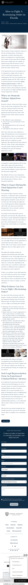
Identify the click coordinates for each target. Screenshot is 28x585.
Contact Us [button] (7, 580)
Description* (4, 485)
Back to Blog (5, 421)
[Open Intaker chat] (12, 578)
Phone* (3, 454)
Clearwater (13, 524)
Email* (2, 460)
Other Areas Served (16, 531)
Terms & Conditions (8, 562)
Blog (7, 22)
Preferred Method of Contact (7, 479)
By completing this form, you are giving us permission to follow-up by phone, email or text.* (14, 499)
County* (3, 473)
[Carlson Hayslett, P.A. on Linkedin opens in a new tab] (15, 546)
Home (2, 22)
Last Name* (4, 448)
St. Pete (8, 531)
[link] (14, 540)
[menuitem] (12, 546)
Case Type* (3, 466)
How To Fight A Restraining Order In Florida (14, 23)
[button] (26, 2)
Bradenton (20, 524)
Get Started (14, 504)
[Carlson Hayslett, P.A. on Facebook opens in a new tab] (12, 546)
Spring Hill (18, 528)
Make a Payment (14, 543)
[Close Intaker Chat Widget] (27, 555)
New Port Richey (10, 528)
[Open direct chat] (24, 555)
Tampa (7, 524)
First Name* (4, 442)
